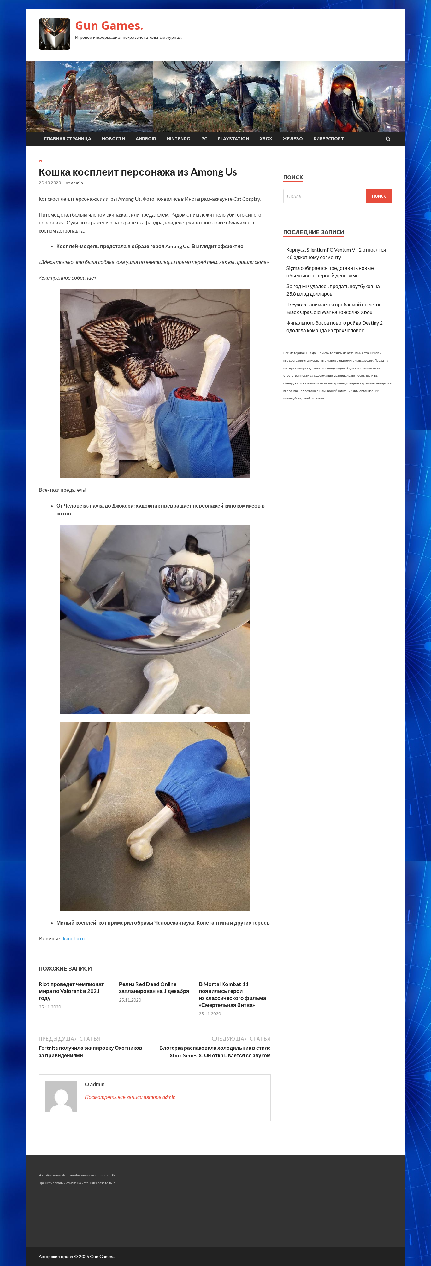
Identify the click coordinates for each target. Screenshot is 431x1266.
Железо (293, 138)
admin (77, 182)
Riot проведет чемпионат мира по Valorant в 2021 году (71, 991)
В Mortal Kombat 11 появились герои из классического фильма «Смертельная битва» (232, 994)
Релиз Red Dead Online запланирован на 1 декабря (154, 987)
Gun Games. (109, 25)
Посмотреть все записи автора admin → (133, 1097)
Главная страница (67, 138)
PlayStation (233, 138)
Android (146, 138)
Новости (113, 138)
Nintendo (179, 138)
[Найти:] (337, 196)
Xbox (266, 138)
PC (204, 138)
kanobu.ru (74, 938)
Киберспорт (329, 138)
